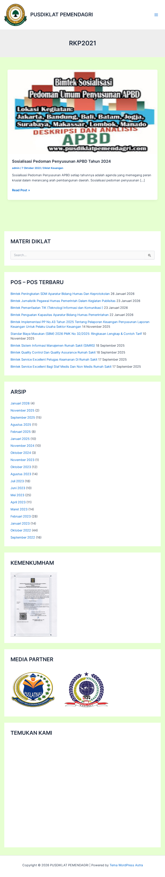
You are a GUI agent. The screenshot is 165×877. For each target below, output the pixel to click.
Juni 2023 (18, 488)
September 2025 (23, 417)
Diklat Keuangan (53, 168)
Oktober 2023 (21, 467)
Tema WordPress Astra (126, 865)
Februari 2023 (21, 516)
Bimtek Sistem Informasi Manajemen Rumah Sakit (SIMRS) (53, 345)
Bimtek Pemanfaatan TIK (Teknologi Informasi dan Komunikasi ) (57, 308)
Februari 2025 (21, 432)
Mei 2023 (17, 495)
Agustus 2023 (21, 474)
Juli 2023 (17, 481)
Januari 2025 (20, 439)
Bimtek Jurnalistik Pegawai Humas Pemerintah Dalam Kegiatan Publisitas (63, 301)
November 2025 (22, 410)
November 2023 (22, 460)
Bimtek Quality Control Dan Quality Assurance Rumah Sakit (53, 352)
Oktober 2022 (21, 530)
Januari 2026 (20, 403)
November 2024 (22, 446)
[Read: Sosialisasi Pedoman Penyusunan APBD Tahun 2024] (83, 111)
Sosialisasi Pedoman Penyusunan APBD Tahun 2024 (61, 161)
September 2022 (23, 537)
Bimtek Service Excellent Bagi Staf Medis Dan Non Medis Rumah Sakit (61, 367)
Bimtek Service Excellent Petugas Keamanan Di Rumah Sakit (54, 359)
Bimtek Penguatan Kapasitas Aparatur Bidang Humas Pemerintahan (60, 315)
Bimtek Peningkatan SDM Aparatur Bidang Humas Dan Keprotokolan (60, 294)
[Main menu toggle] (156, 14)
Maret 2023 (19, 509)
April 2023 (18, 502)
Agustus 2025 (21, 425)
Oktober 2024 (21, 453)
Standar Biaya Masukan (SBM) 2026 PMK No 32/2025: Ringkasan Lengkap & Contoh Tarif (76, 334)
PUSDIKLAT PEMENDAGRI (61, 14)
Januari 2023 (20, 523)
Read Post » (21, 190)
